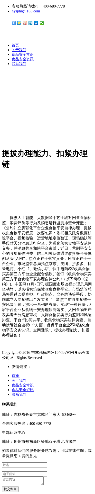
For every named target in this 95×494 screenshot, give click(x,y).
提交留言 (10, 489)
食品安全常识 (23, 54)
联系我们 (19, 64)
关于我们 (19, 50)
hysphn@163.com (26, 11)
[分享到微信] (42, 23)
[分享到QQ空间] (19, 23)
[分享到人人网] (36, 23)
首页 (15, 45)
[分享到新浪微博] (25, 23)
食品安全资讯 (23, 59)
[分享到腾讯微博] (30, 23)
